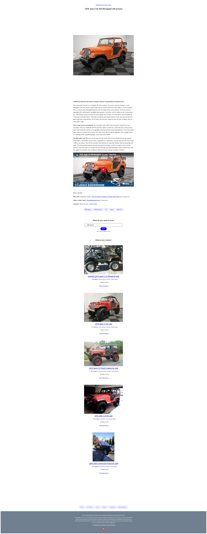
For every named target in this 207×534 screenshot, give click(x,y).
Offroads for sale (103, 5)
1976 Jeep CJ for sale (103, 324)
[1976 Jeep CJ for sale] (103, 321)
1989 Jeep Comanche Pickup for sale (103, 463)
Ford (81, 507)
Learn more (112, 522)
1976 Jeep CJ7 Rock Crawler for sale (103, 368)
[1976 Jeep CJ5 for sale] (103, 413)
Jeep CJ (119, 209)
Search (103, 228)
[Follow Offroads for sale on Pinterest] (103, 529)
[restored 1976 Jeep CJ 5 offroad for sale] (103, 273)
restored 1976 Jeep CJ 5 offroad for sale (103, 276)
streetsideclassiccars (93, 200)
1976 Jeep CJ (97, 209)
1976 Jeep (87, 209)
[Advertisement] (103, 23)
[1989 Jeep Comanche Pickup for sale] (103, 461)
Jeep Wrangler (122, 507)
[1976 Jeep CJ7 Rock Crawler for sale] (103, 365)
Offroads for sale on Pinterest (108, 524)
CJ (106, 209)
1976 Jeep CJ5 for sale (104, 416)
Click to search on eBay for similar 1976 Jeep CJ (106, 196)
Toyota (104, 507)
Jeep (111, 209)
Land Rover (90, 507)
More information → (104, 286)
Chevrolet (112, 507)
